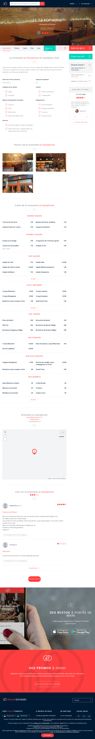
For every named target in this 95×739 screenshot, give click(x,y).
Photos (16, 48)
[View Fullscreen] (5, 439)
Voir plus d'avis (33, 568)
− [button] (5, 435)
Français (76, 700)
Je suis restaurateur (66, 715)
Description (7, 48)
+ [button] (5, 432)
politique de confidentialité (41, 723)
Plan (32, 48)
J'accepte (47, 735)
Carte (25, 48)
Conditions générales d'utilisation (46, 715)
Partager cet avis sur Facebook (16, 535)
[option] (81, 103)
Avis (38, 48)
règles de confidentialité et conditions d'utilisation (64, 732)
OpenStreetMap (56, 478)
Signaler (79, 81)
